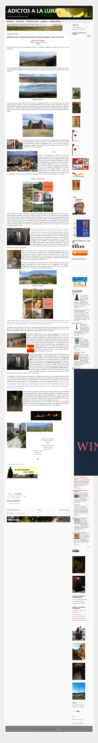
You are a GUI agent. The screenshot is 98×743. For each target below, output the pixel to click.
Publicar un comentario (14, 503)
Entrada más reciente (13, 510)
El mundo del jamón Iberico (78, 601)
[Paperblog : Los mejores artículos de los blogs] (76, 712)
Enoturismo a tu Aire (32, 21)
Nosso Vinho (77, 504)
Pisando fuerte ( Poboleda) (78, 706)
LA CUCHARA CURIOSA (80, 532)
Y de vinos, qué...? (78, 337)
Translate (83, 29)
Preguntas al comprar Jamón (78, 603)
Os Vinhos (76, 294)
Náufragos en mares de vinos (80, 518)
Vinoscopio (10, 21)
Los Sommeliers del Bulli (77, 704)
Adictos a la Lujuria (15, 497)
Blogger (58, 729)
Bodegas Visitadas (55, 21)
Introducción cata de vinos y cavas (79, 620)
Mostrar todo (89, 546)
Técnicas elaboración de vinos (78, 616)
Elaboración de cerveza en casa (79, 610)
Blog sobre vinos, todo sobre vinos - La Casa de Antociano (82, 310)
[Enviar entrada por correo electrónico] (24, 496)
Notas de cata (20, 21)
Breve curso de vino (76, 614)
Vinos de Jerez (75, 612)
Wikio (73, 723)
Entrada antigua (64, 510)
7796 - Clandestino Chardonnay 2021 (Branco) (84, 297)
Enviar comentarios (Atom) (19, 513)
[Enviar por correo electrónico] (15, 494)
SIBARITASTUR (78, 323)
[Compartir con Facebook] (19, 494)
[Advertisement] (20, 535)
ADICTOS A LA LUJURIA (37, 11)
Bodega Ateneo (77, 368)
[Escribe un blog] (16, 494)
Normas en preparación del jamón (79, 599)
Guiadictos (44, 21)
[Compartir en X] (18, 494)
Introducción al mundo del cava (79, 618)
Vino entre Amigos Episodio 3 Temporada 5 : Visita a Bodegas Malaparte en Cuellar (81, 478)
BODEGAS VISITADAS (15, 496)
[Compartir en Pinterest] (21, 494)
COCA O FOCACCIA (84, 534)
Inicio (39, 510)
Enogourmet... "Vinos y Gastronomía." (79, 353)
